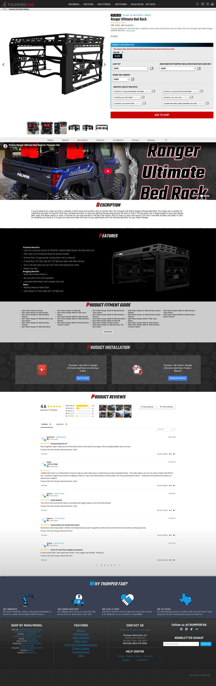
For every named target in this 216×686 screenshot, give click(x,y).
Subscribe (205, 644)
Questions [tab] (60, 424)
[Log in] (203, 4)
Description (83, 140)
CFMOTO (20, 634)
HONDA (21, 639)
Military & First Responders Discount (81, 644)
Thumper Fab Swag (80, 651)
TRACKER (23, 650)
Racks (117, 25)
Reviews (151, 140)
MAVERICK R (20, 631)
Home (5, 9)
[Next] (104, 64)
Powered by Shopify (205, 675)
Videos (81, 655)
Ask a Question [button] (148, 407)
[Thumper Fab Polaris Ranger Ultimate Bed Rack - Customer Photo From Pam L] (119, 414)
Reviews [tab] (45, 424)
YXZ (35, 652)
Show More (108, 332)
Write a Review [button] (167, 407)
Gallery (50, 140)
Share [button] (45, 454)
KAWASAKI (17, 643)
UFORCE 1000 (18, 636)
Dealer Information (81, 637)
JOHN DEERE (21, 641)
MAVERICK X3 (34, 631)
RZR (40, 648)
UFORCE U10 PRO (33, 636)
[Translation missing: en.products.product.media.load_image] (33, 128)
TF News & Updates (81, 648)
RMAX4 (28, 652)
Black (117, 56)
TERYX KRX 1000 (27, 645)
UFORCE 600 (30, 634)
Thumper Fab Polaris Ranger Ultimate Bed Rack (56, 450)
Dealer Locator (80, 641)
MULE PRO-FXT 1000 (31, 643)
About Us (81, 630)
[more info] (122, 52)
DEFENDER (37, 629)
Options (65, 140)
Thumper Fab (127, 15)
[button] (197, 4)
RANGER (147, 15)
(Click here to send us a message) (135, 629)
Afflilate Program (81, 633)
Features (100, 140)
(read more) (130, 30)
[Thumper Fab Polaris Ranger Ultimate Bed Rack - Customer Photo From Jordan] (127, 414)
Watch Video (83, 378)
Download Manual (177, 378)
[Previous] (3, 64)
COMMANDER (25, 629)
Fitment (135, 140)
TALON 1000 (30, 638)
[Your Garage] (212, 4)
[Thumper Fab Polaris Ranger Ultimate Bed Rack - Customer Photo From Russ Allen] (119, 408)
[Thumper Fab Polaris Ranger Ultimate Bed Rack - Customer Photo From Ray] (111, 414)
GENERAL (24, 648)
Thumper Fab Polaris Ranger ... (19, 9)
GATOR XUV (33, 641)
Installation (118, 140)
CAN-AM (14, 629)
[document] (54, 64)
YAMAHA (21, 652)
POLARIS (139, 15)
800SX (31, 650)
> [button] (118, 565)
